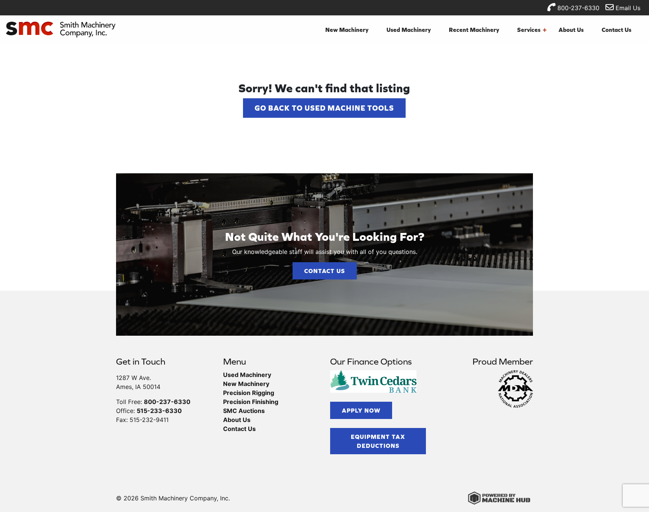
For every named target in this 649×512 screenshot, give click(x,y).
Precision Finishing (250, 401)
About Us (571, 29)
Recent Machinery (474, 29)
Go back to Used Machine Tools (324, 108)
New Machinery (346, 29)
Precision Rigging (248, 392)
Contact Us (616, 29)
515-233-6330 (159, 410)
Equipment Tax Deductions (378, 441)
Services (531, 29)
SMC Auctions (244, 410)
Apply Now (361, 410)
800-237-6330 (577, 8)
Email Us (627, 8)
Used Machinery (408, 29)
